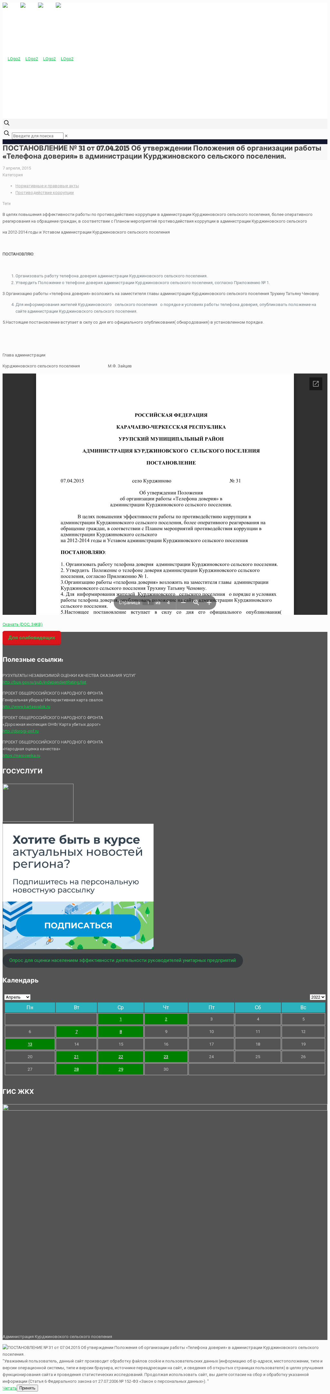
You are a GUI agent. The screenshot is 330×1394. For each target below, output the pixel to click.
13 (30, 1044)
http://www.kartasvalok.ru (26, 706)
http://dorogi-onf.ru (21, 731)
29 (121, 1069)
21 (76, 1056)
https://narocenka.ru (21, 755)
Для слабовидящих (31, 637)
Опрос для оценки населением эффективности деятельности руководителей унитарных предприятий (122, 960)
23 (166, 1056)
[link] (66, 136)
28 (76, 1069)
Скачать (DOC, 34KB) (23, 624)
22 (121, 1056)
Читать (10, 1388)
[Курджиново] (38, 58)
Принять (27, 1388)
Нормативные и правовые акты (47, 185)
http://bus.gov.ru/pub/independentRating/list (44, 682)
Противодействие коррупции (44, 192)
